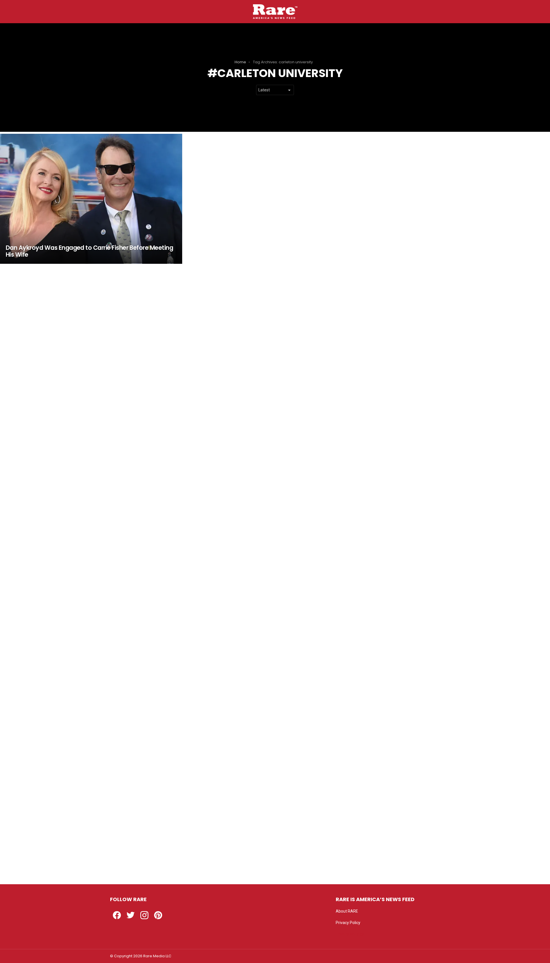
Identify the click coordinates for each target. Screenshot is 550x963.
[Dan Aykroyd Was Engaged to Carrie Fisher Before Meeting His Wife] (91, 199)
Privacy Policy (348, 922)
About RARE (347, 911)
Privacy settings (350, 934)
